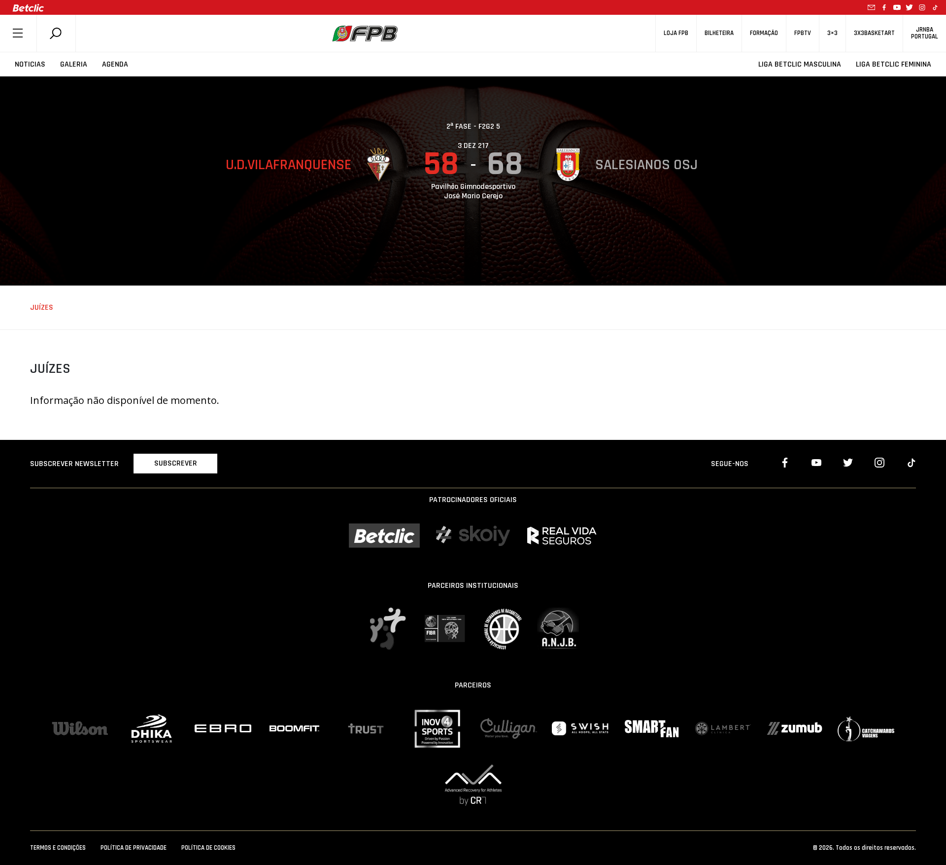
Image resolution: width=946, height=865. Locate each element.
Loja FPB (676, 33)
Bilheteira (719, 33)
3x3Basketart (874, 33)
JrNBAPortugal (924, 33)
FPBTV (802, 33)
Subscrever (175, 463)
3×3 (832, 33)
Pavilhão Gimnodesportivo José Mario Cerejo (473, 191)
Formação (764, 33)
